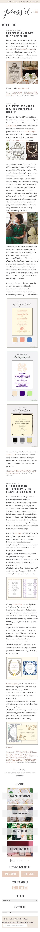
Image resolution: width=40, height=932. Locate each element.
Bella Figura (10, 762)
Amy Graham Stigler (23, 758)
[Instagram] (26, 889)
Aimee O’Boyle (29, 131)
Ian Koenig (18, 759)
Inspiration (10, 753)
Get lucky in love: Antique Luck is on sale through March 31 (20, 109)
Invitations (27, 759)
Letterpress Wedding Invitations (17, 472)
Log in (14, 1)
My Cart (34, 1)
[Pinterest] (14, 889)
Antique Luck (11, 49)
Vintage (19, 94)
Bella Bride (18, 92)
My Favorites (23, 1)
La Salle (18, 533)
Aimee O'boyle (11, 94)
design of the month (27, 49)
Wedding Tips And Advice (23, 751)
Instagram (10, 874)
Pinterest (29, 874)
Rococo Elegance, (12, 684)
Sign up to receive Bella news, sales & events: (18, 922)
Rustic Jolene (17, 604)
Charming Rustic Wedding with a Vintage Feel (20, 34)
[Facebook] (18, 889)
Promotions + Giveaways (22, 470)
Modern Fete (10, 758)
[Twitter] (22, 889)
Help (9, 1)
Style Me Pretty (23, 88)
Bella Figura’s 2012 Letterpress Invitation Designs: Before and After (20, 489)
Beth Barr (23, 756)
